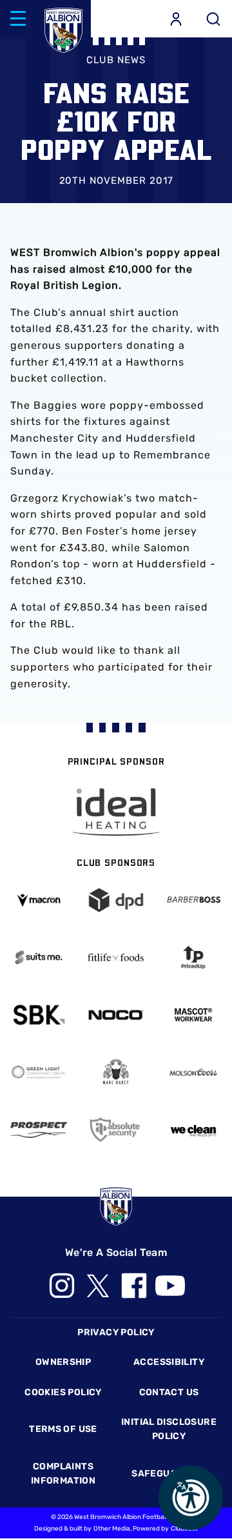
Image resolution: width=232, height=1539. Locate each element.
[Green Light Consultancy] (38, 1072)
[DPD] (116, 900)
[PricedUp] (193, 957)
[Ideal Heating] (116, 812)
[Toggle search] (213, 18)
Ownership (63, 1362)
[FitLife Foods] (116, 957)
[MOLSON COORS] (193, 1072)
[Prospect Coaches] (38, 1130)
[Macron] (38, 900)
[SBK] (38, 1015)
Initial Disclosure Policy (169, 1429)
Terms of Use (63, 1429)
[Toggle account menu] (176, 18)
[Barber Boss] (193, 900)
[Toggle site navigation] (18, 18)
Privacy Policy (115, 1332)
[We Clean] (193, 1129)
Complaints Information (63, 1473)
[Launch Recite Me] (191, 1497)
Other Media (111, 1529)
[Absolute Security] (116, 1129)
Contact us (169, 1392)
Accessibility (168, 1362)
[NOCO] (116, 1015)
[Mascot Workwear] (193, 1015)
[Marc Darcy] (116, 1072)
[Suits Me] (38, 957)
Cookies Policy (62, 1392)
